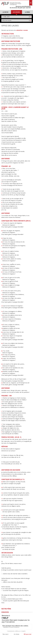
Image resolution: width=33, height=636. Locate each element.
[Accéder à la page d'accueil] (5, 3)
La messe (5, 12)
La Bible (27, 12)
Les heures (16, 12)
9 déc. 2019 (16, 17)
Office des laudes (16, 20)
